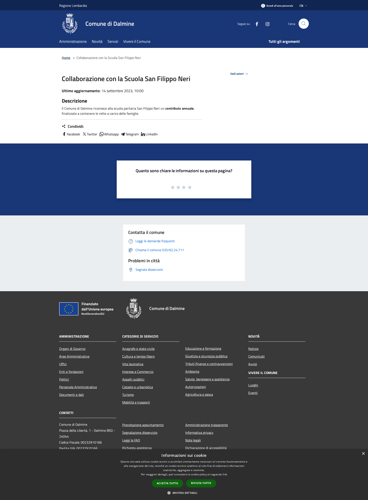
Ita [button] (301, 5)
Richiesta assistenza (137, 447)
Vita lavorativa (132, 364)
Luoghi (253, 385)
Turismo (128, 394)
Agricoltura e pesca (199, 394)
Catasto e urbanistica (137, 387)
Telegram (132, 134)
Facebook (73, 134)
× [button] (363, 453)
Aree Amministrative (74, 356)
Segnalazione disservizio (139, 432)
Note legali (193, 440)
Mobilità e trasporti (136, 402)
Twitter (92, 134)
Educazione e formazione (203, 348)
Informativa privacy (199, 432)
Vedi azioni (237, 73)
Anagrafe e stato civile (138, 348)
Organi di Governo (72, 348)
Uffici (63, 364)
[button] (184, 493)
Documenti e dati (71, 394)
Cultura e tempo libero (138, 356)
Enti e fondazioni (71, 371)
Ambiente (192, 371)
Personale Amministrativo (78, 387)
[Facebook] (255, 23)
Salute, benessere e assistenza (207, 379)
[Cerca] (304, 24)
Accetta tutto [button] (167, 483)
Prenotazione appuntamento (143, 424)
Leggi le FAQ (131, 440)
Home (66, 57)
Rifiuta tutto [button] (201, 483)
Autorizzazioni (195, 386)
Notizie (253, 348)
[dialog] (184, 474)
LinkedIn (151, 134)
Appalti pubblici (133, 379)
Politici (64, 379)
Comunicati (256, 356)
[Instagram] (266, 23)
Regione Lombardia (73, 5)
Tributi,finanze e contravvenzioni (209, 363)
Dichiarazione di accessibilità (206, 447)
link (225, 474)
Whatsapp (111, 134)
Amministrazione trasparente (206, 424)
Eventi (253, 392)
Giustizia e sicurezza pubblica (206, 356)
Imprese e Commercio (137, 371)
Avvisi (252, 364)
